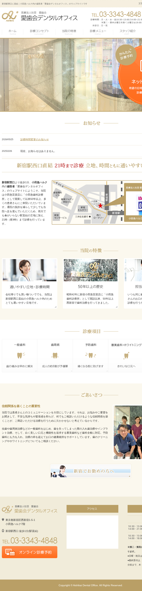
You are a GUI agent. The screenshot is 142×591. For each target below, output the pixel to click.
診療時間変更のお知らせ (34, 139)
